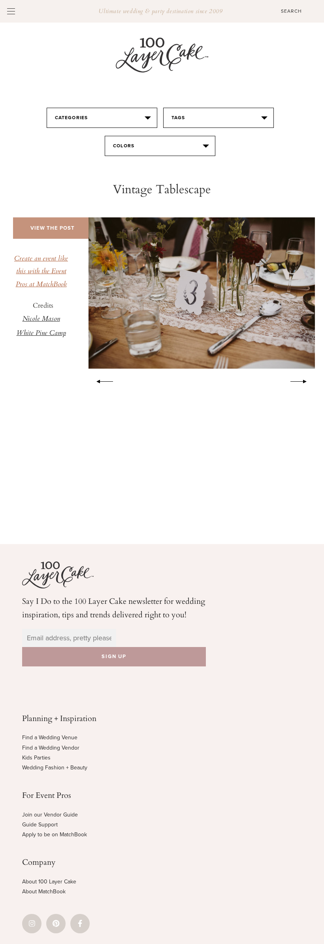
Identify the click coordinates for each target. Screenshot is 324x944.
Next (302, 380)
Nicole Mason (41, 319)
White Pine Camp (41, 333)
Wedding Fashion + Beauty (54, 767)
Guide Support (40, 824)
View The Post (52, 228)
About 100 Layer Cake (49, 881)
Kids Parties (36, 757)
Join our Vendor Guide (50, 814)
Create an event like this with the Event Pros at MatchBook (41, 271)
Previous (101, 380)
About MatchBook (44, 891)
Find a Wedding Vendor (50, 747)
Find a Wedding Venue (49, 737)
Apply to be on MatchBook (54, 834)
